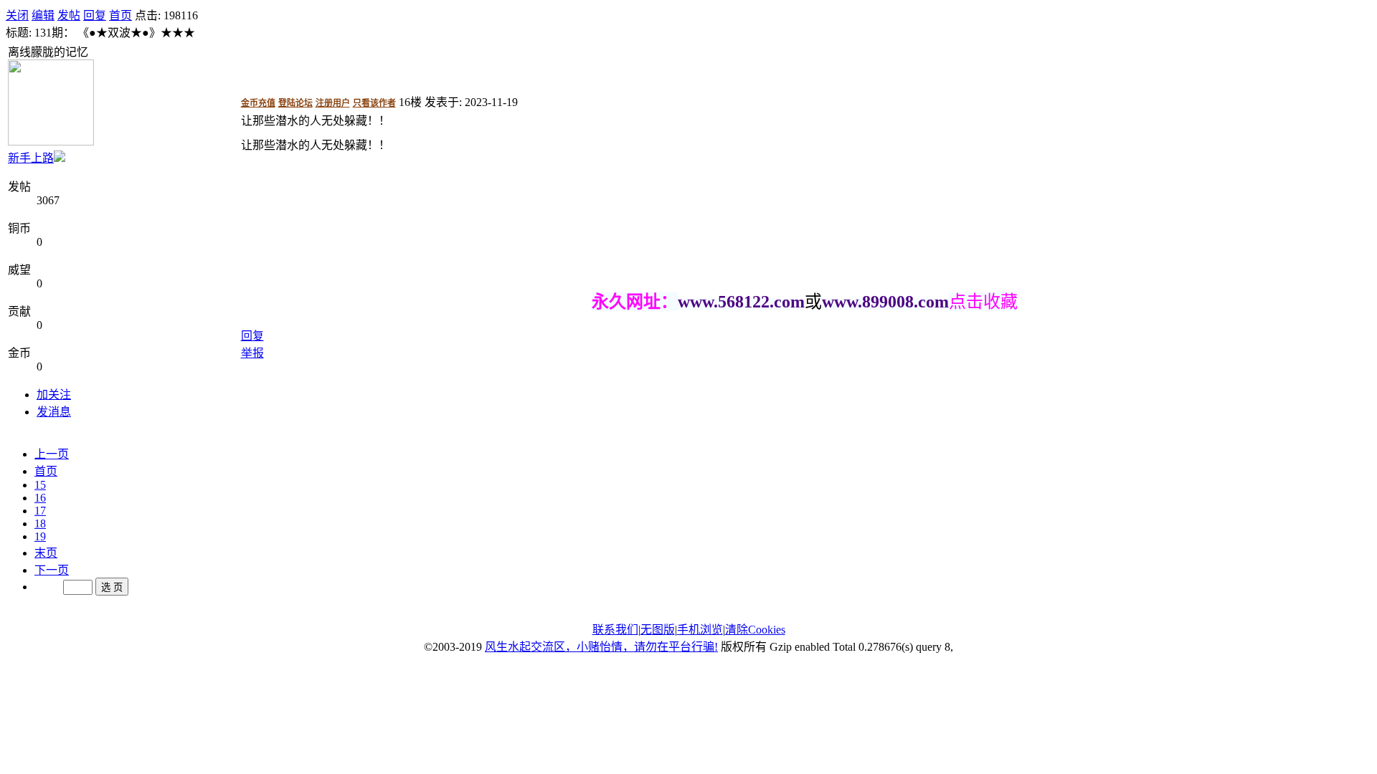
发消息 (54, 412)
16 (40, 498)
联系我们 (615, 630)
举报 (252, 353)
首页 (120, 15)
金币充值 (258, 103)
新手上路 (31, 158)
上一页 (51, 454)
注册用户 (333, 103)
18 (40, 523)
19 (40, 536)
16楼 (410, 102)
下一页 (51, 570)
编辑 (43, 15)
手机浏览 (700, 630)
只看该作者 (374, 103)
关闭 (17, 15)
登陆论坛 (295, 103)
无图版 (657, 630)
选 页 (112, 587)
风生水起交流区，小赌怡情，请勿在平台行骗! (601, 647)
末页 (45, 553)
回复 (94, 15)
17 (40, 511)
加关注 (54, 394)
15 (40, 485)
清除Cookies (755, 630)
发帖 (68, 15)
